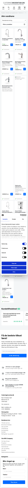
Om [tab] (23, 219)
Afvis (14, 271)
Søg (8, 9)
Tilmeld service (5, 423)
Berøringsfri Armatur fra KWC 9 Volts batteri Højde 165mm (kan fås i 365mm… (7, 88)
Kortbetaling (4, 430)
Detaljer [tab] (14, 219)
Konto (14, 9)
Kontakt (3, 432)
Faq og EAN (4, 426)
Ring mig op (14, 482)
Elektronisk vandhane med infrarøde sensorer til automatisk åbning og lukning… (20, 188)
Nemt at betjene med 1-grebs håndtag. (20, 40)
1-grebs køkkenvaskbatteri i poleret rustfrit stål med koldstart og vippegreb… (7, 291)
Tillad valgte (14, 267)
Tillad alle (14, 263)
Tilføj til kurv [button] (11, 44)
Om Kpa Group (5, 441)
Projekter (3, 443)
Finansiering (4, 428)
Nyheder (3, 450)
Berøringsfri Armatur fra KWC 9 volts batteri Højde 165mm (7, 64)
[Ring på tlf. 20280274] (14, 379)
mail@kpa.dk (7, 407)
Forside (3, 12)
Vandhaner (21, 12)
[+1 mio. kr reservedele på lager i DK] (14, 373)
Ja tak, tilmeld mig (14, 355)
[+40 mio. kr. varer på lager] (14, 367)
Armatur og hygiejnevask (12, 12)
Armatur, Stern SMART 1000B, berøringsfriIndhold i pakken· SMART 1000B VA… (20, 214)
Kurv (24, 9)
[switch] (24, 248)
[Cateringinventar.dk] (14, 3)
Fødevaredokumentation (8, 452)
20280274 (6, 404)
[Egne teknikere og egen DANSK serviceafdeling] (14, 386)
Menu (3, 9)
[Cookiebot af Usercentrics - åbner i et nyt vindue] (20, 215)
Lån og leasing (5, 448)
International (4, 446)
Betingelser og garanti (7, 434)
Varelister (19, 9)
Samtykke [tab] (5, 219)
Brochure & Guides (6, 424)
